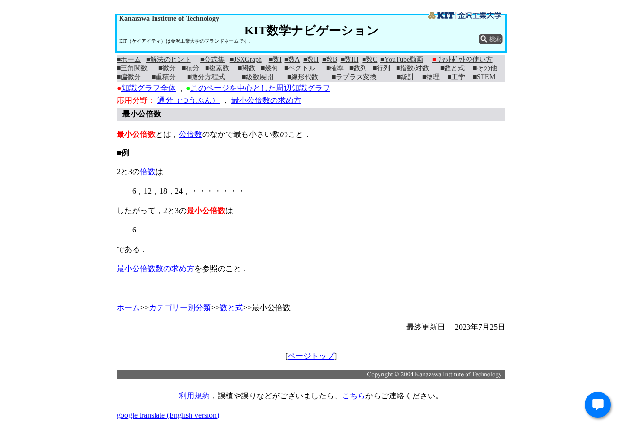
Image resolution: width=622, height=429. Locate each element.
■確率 (335, 68)
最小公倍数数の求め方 (155, 268)
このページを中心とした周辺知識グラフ (260, 88)
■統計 (406, 77)
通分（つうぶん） (188, 100)
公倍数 (190, 134)
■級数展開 (257, 77)
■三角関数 (132, 68)
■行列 (381, 68)
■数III (350, 59)
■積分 (190, 68)
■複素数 (217, 68)
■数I (275, 59)
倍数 (148, 171)
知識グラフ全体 (148, 88)
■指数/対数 (412, 68)
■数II (311, 59)
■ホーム (129, 59)
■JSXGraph (246, 59)
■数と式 (452, 68)
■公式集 (212, 59)
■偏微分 (129, 77)
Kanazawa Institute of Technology (169, 18)
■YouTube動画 (401, 59)
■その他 (485, 68)
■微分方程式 (206, 77)
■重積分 (164, 77)
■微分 (167, 68)
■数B (329, 59)
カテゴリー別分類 (180, 307)
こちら (353, 396)
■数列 (358, 68)
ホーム (128, 307)
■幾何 (269, 68)
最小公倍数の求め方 (266, 100)
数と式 (231, 307)
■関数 (246, 68)
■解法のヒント (168, 59)
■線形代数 (302, 77)
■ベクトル (299, 68)
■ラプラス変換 (354, 77)
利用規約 (194, 396)
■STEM (484, 77)
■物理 (431, 77)
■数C (369, 59)
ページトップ (311, 356)
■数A (292, 59)
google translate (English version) (168, 415)
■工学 (456, 77)
